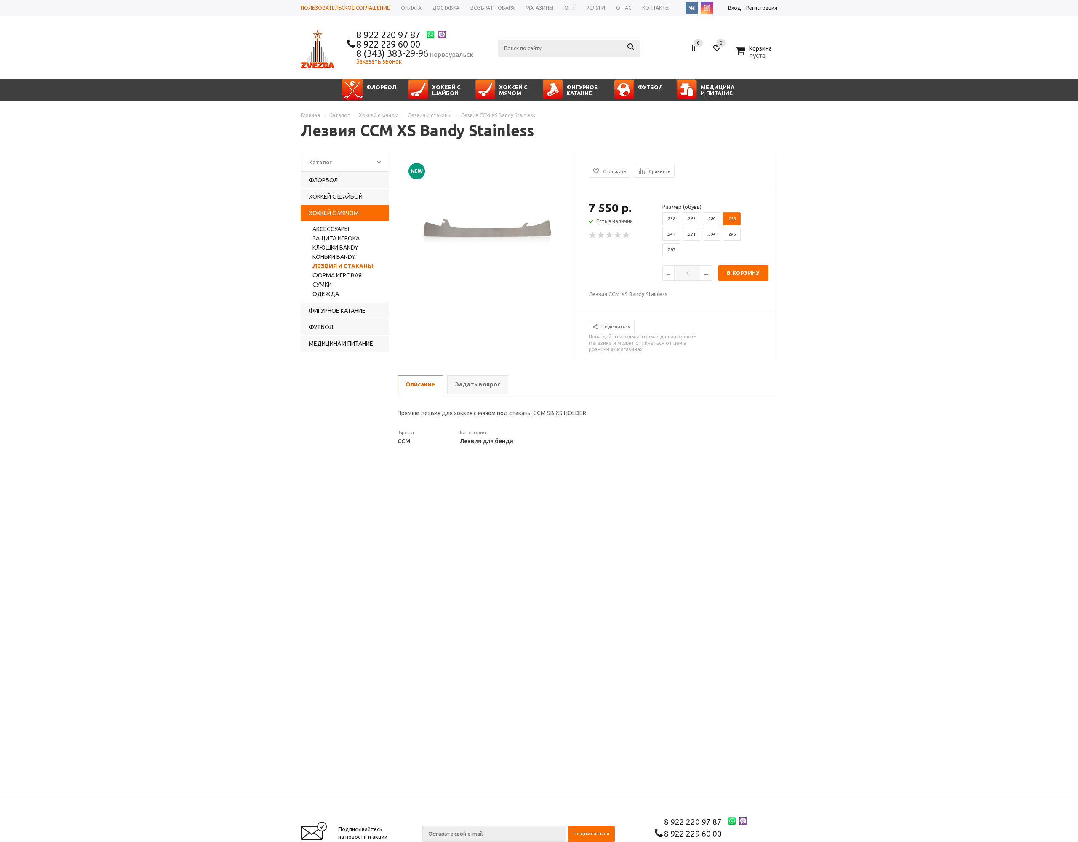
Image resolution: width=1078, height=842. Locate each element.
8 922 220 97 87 (388, 34)
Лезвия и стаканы (342, 266)
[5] (626, 235)
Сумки (322, 284)
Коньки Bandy (333, 256)
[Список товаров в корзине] (754, 54)
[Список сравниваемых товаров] (695, 51)
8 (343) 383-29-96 (392, 53)
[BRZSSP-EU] (487, 235)
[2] (601, 235)
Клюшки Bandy (335, 247)
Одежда (325, 293)
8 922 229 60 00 (388, 44)
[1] (593, 235)
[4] (618, 235)
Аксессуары (330, 229)
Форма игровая (337, 275)
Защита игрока (336, 238)
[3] (610, 235)
